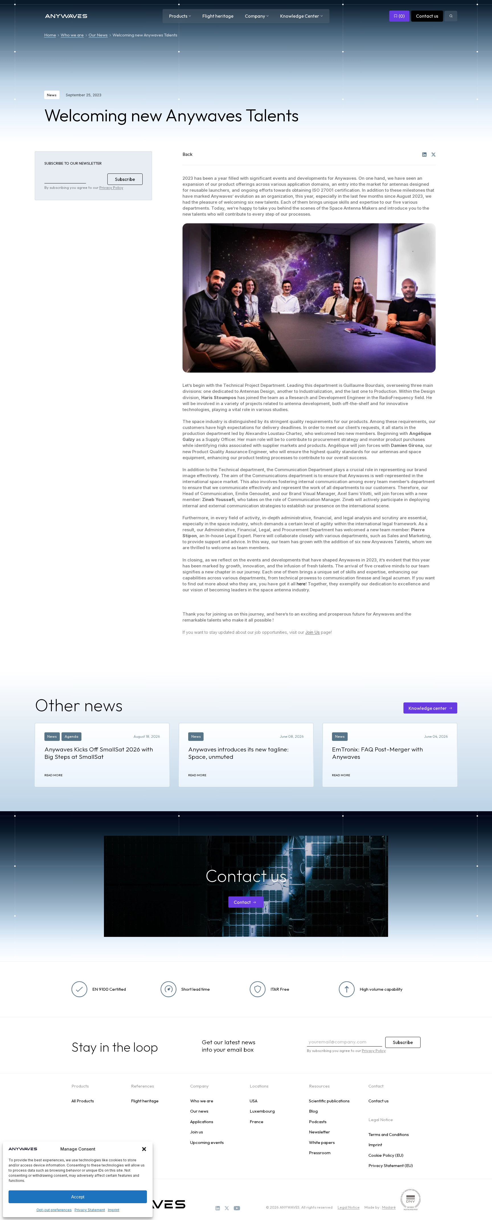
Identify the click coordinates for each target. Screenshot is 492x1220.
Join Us (312, 632)
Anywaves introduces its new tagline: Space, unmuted (238, 753)
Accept (77, 1196)
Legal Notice (349, 1207)
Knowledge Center (299, 16)
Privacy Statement (90, 1210)
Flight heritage (217, 16)
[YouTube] (237, 1208)
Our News (98, 35)
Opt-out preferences (54, 1210)
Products (178, 16)
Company (255, 16)
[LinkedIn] (218, 1208)
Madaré (389, 1207)
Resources (319, 1086)
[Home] (66, 16)
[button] (144, 1149)
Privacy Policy (111, 187)
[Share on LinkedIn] (424, 154)
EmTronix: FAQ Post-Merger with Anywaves (377, 753)
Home (50, 35)
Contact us (427, 16)
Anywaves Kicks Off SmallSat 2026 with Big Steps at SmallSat (98, 753)
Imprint (113, 1210)
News (51, 95)
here (301, 584)
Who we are (72, 35)
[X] (227, 1208)
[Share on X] (433, 154)
